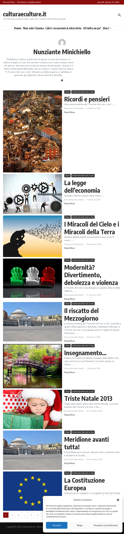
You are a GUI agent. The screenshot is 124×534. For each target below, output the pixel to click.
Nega (79, 525)
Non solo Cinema (33, 28)
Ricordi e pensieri (87, 99)
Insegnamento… (85, 353)
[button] (117, 499)
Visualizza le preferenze (106, 525)
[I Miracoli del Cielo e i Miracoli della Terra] (32, 236)
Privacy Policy (9, 2)
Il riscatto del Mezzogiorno (81, 314)
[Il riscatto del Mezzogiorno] (32, 321)
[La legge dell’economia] (32, 194)
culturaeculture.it (24, 14)
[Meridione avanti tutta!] (32, 450)
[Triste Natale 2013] (32, 409)
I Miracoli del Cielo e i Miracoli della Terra (91, 227)
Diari (106, 28)
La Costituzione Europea (84, 484)
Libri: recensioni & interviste (64, 28)
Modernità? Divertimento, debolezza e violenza (91, 274)
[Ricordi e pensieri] (32, 131)
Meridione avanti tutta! (86, 443)
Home (17, 28)
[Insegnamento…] (32, 366)
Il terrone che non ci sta (83, 92)
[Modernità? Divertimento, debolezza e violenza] (32, 278)
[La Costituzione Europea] (32, 491)
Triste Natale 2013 (88, 398)
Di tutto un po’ (92, 28)
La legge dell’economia (82, 186)
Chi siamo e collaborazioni (29, 2)
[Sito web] (62, 80)
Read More (69, 112)
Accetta (57, 525)
